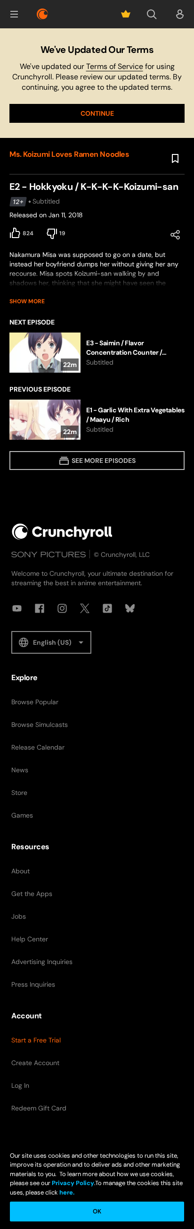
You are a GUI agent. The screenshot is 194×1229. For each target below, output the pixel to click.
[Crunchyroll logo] (42, 14)
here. (66, 1192)
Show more (27, 301)
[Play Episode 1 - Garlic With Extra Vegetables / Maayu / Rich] (97, 420)
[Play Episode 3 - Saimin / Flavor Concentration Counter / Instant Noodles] (97, 353)
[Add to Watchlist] (175, 158)
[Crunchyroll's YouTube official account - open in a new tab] (17, 608)
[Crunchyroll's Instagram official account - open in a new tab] (62, 608)
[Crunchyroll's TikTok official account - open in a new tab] (107, 608)
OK (97, 1211)
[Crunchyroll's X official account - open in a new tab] (84, 608)
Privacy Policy (73, 1183)
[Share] (175, 234)
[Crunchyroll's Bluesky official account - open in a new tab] (130, 608)
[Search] (151, 14)
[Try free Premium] (125, 14)
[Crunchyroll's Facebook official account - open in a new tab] (39, 608)
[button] (14, 14)
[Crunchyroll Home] (62, 531)
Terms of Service (114, 66)
